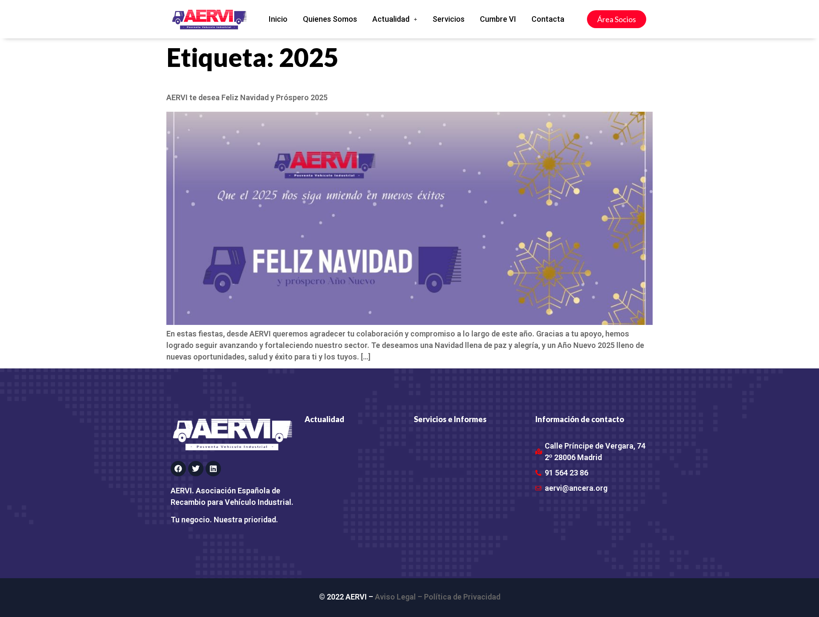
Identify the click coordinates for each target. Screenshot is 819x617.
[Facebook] (178, 468)
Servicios (449, 18)
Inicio (278, 18)
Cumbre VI (498, 18)
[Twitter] (195, 468)
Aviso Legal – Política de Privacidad (437, 596)
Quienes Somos (330, 18)
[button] (395, 19)
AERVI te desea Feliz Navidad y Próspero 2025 (247, 97)
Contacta (547, 18)
